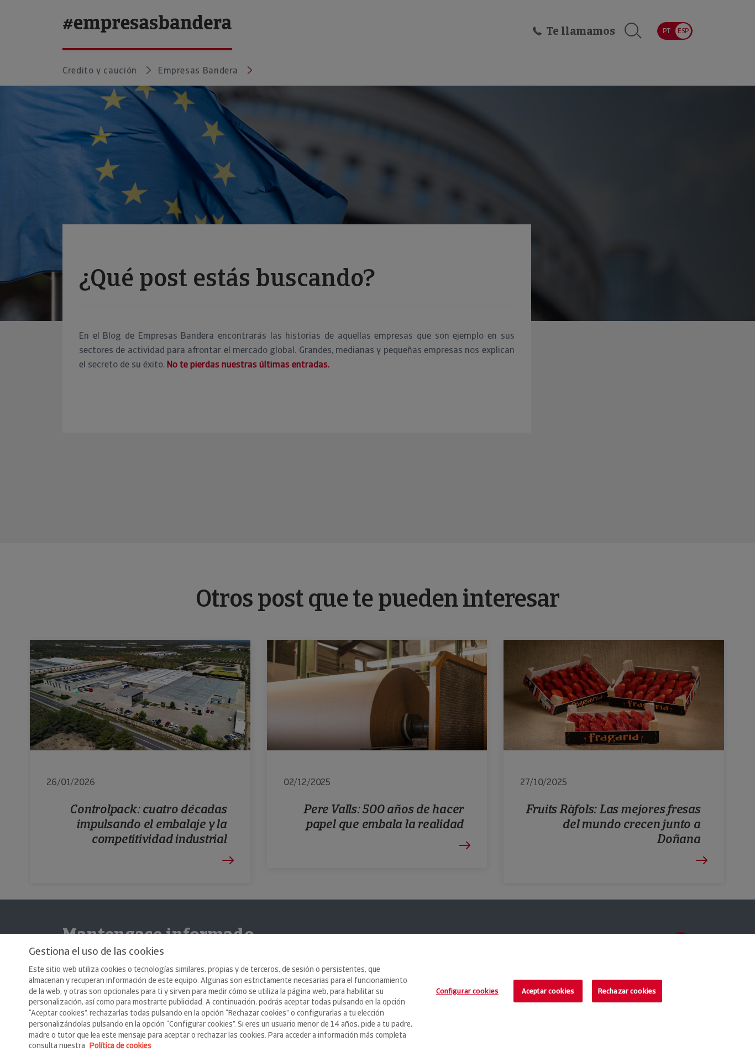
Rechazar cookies (627, 991)
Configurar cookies (467, 991)
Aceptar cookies (548, 991)
